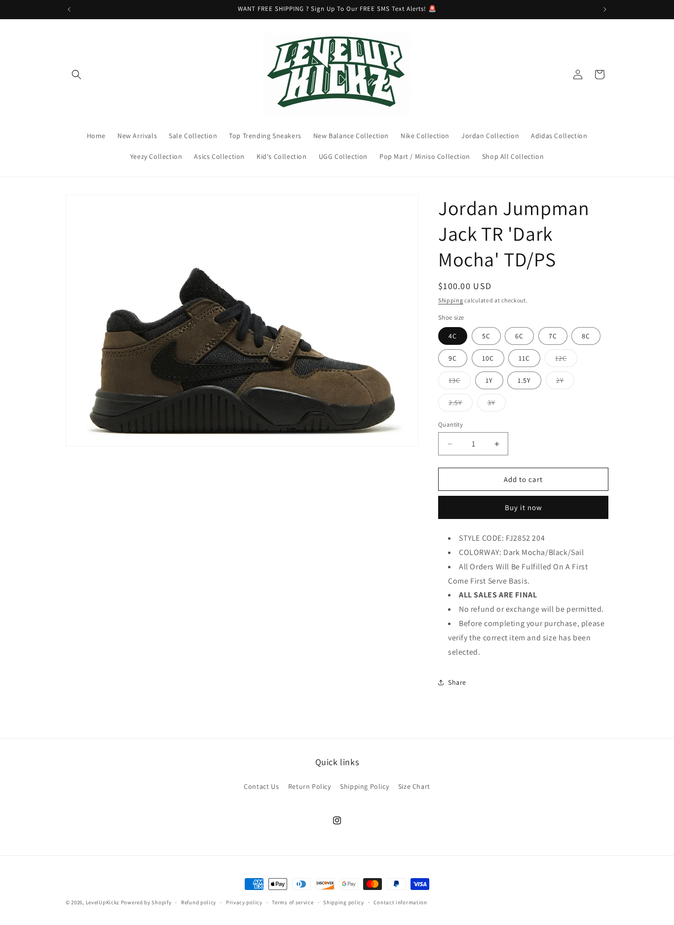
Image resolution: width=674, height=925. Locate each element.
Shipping (450, 300)
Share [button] (457, 682)
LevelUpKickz (102, 902)
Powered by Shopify (146, 902)
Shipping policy (343, 902)
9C (453, 358)
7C (553, 336)
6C (519, 336)
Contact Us (261, 786)
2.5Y (461, 404)
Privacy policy (244, 902)
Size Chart (414, 786)
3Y (496, 404)
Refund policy (198, 902)
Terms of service (292, 902)
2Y (565, 382)
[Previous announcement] (69, 9)
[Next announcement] (605, 9)
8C (586, 336)
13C (460, 382)
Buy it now (523, 507)
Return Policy (309, 786)
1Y (489, 380)
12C (566, 360)
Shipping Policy (364, 786)
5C (486, 336)
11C (524, 358)
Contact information (400, 902)
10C (488, 358)
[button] (76, 74)
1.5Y (524, 380)
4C (453, 336)
